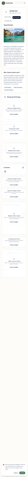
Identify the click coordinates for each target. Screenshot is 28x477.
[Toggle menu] (24, 3)
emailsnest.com (15, 13)
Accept (22, 473)
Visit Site (17, 17)
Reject (15, 473)
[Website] (5, 171)
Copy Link (9, 20)
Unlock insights (14, 114)
